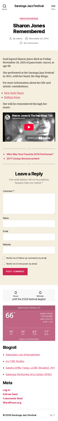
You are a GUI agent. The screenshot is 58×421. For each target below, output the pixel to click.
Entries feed (10, 394)
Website (7, 244)
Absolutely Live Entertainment (23, 354)
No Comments (31, 43)
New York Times (14, 93)
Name (6, 218)
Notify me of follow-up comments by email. (26, 258)
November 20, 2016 (39, 38)
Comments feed (13, 398)
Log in (6, 390)
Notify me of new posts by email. (21, 263)
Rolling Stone (12, 97)
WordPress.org (12, 402)
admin (19, 38)
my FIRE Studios (15, 361)
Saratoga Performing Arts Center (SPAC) (29, 374)
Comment (8, 191)
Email (5, 231)
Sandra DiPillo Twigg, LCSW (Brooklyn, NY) (30, 367)
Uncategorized (29, 18)
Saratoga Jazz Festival (29, 5)
